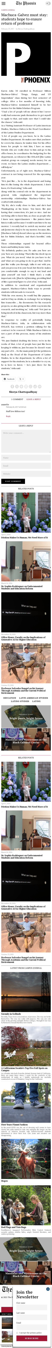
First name (20, 1303)
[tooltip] (12, 386)
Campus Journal (8, 10)
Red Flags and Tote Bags (14, 1227)
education (9, 698)
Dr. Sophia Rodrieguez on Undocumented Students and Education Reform (21, 587)
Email (18, 1323)
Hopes (4, 1181)
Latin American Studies (33, 698)
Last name (20, 1313)
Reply (8, 416)
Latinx (36, 701)
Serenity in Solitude (11, 1014)
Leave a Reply (33, 399)
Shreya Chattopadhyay (26, 29)
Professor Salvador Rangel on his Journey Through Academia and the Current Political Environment (23, 690)
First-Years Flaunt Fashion (14, 1124)
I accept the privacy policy (30, 1333)
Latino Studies (20, 701)
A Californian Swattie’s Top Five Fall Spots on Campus (24, 1069)
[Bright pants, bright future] (26, 716)
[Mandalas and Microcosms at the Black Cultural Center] (26, 739)
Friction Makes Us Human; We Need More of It (24, 537)
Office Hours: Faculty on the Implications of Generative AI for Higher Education (23, 638)
